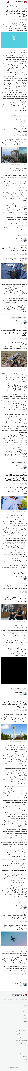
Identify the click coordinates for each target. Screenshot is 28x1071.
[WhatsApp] (23, 20)
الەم (25, 116)
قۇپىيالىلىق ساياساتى (22, 1034)
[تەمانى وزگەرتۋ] (7, 2)
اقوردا (8, 6)
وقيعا (16, 6)
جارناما (25, 1059)
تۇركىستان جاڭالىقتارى (20, 689)
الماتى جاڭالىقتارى (21, 573)
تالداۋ (25, 1015)
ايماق (21, 116)
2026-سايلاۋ (20, 6)
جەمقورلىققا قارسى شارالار (21, 1040)
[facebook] (20, 999)
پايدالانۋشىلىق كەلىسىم (21, 1031)
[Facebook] (17, 20)
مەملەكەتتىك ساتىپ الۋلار (21, 1044)
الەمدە (25, 1021)
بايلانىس (25, 1056)
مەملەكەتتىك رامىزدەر (22, 1037)
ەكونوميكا (24, 1018)
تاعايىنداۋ (12, 6)
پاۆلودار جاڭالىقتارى (21, 462)
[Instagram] (26, 20)
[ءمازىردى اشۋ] (2, 2)
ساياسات (25, 1012)
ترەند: (25, 6)
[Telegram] (20, 20)
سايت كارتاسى (23, 1053)
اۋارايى (24, 235)
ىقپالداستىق (14, 116)
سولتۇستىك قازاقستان (16, 317)
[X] (14, 20)
